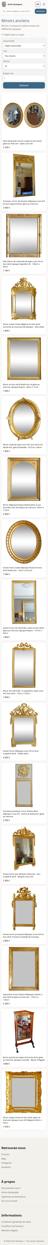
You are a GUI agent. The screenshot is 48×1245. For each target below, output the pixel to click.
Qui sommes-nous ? (11, 1188)
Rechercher (40, 11)
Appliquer (24, 85)
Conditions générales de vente (16, 1221)
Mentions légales (9, 1230)
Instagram (6, 1162)
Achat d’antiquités (10, 1192)
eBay (3, 1158)
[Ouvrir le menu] (44, 4)
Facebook (6, 1167)
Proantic (5, 1154)
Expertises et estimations (13, 1196)
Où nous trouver (9, 1200)
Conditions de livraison (12, 1226)
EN (38, 4)
